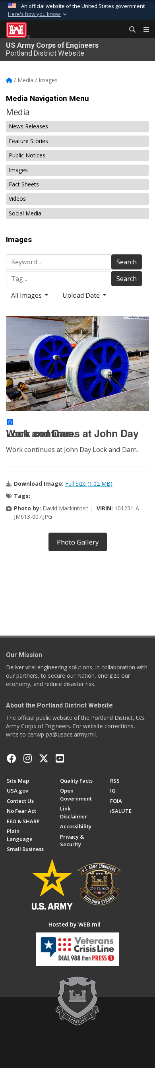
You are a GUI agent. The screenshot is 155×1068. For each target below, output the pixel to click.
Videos (17, 198)
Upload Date (81, 295)
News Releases (28, 126)
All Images (27, 295)
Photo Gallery (78, 542)
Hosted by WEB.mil (74, 924)
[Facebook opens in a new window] (11, 758)
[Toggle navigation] (143, 30)
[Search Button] (130, 30)
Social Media (25, 213)
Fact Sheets (24, 184)
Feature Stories (28, 141)
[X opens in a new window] (43, 758)
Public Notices (27, 155)
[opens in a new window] (27, 758)
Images (18, 170)
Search (126, 262)
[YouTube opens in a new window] (60, 758)
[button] (38, 14)
